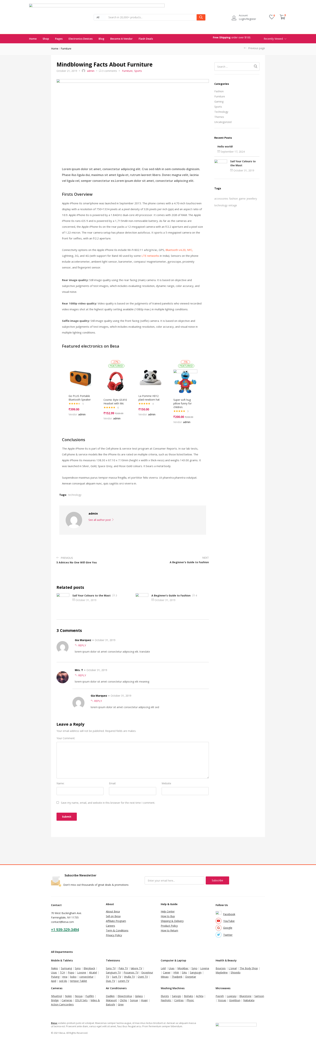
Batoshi (110, 1004)
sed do (63, 981)
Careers (110, 925)
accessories (221, 198)
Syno (78, 968)
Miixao (165, 976)
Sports (218, 106)
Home (33, 38)
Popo (71, 972)
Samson (259, 996)
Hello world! (225, 146)
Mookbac (183, 968)
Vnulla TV (129, 976)
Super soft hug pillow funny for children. (182, 403)
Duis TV (110, 981)
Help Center (168, 911)
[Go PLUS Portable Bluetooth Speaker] (81, 378)
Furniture (66, 48)
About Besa (113, 911)
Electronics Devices (81, 38)
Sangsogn (196, 972)
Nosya (78, 996)
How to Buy (168, 916)
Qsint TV (143, 976)
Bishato (188, 996)
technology (220, 205)
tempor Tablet (78, 981)
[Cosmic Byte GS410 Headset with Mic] (115, 381)
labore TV (136, 968)
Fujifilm (89, 996)
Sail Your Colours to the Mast (91, 595)
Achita (199, 996)
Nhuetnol (56, 996)
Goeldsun (234, 1000)
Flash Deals (146, 38)
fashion (233, 198)
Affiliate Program (116, 921)
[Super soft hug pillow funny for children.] (185, 381)
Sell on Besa (113, 916)
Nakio (54, 968)
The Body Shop (249, 968)
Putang (55, 976)
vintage (232, 205)
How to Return (169, 930)
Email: (112, 783)
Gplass (139, 996)
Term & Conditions (117, 930)
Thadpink (177, 976)
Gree (121, 1004)
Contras (179, 1000)
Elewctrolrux (125, 996)
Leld (163, 968)
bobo (73, 976)
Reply (82, 645)
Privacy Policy (114, 935)
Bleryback (89, 968)
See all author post (100, 520)
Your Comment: (66, 738)
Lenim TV (123, 981)
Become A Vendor (121, 38)
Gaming (218, 101)
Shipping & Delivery (172, 921)
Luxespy (231, 996)
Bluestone (245, 996)
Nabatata (248, 1000)
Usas (54, 972)
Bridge (55, 1000)
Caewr (166, 972)
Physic (190, 1000)
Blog (101, 38)
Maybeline (222, 972)
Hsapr (144, 1000)
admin (90, 71)
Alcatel (93, 972)
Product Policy (169, 925)
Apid (53, 981)
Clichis (123, 1000)
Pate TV (123, 968)
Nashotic (166, 1000)
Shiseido (235, 972)
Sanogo (176, 996)
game (242, 198)
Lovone (81, 972)
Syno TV (111, 968)
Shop (46, 38)
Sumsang (66, 968)
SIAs (184, 972)
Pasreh (220, 996)
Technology (221, 111)
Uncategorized (223, 122)
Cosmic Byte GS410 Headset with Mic (115, 401)
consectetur (86, 976)
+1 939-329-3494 (65, 929)
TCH (62, 972)
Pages (59, 38)
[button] (100, 17)
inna (64, 976)
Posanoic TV (131, 972)
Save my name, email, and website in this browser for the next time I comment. (108, 802)
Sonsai (134, 1000)
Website (166, 783)
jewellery (252, 198)
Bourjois (221, 968)
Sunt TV (116, 976)
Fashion (219, 91)
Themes (219, 117)
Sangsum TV (113, 972)
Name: (60, 783)
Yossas (222, 1000)
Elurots (165, 996)
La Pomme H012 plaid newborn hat (149, 397)
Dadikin (110, 996)
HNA (176, 972)
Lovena (204, 968)
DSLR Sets (81, 1000)
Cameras (67, 1000)
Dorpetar (190, 976)
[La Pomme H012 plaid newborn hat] (150, 378)
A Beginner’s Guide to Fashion (171, 595)
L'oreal (233, 968)
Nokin (68, 996)
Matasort (111, 1000)
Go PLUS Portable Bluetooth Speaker (80, 397)
